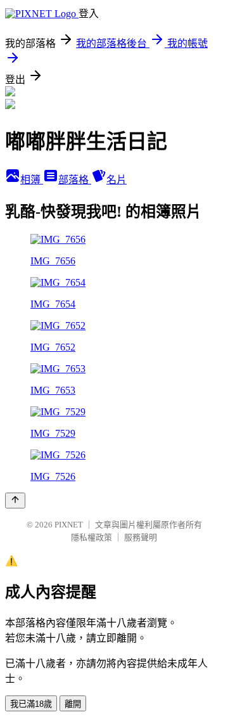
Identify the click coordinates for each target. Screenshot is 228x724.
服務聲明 (140, 537)
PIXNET (68, 524)
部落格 (74, 179)
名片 (116, 179)
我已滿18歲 (31, 704)
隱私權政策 (91, 537)
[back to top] (15, 500)
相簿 (31, 179)
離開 (73, 704)
